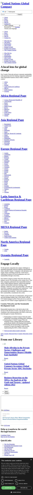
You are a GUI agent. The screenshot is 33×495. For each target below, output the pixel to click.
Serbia (6, 183)
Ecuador (6, 215)
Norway (6, 176)
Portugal (6, 179)
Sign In (6, 22)
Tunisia (6, 115)
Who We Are (8, 41)
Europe (6, 85)
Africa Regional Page (13, 95)
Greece (6, 168)
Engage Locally (8, 47)
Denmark (6, 161)
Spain (5, 184)
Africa (6, 82)
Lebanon (6, 234)
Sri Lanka (7, 143)
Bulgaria (6, 157)
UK (5, 190)
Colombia (7, 213)
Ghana (6, 104)
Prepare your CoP (9, 455)
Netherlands (7, 175)
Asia (5, 83)
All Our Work (8, 449)
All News (6, 410)
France (6, 164)
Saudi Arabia (7, 236)
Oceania (6, 91)
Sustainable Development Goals (13, 446)
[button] (16, 492)
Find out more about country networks (15, 330)
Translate (17, 27)
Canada (6, 249)
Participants (12, 11)
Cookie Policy (22, 473)
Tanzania (6, 114)
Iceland (6, 170)
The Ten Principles (9, 444)
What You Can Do (9, 450)
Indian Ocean (8, 106)
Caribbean (7, 208)
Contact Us (7, 24)
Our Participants (8, 447)
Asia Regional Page (12, 119)
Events (6, 20)
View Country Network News (9, 333)
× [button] (31, 459)
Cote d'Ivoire (7, 101)
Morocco (6, 109)
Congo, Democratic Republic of (13, 100)
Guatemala (7, 216)
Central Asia (7, 125)
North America (8, 90)
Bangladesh (7, 124)
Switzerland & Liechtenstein (12, 187)
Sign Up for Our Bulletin (8, 437)
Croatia (6, 159)
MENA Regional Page (14, 227)
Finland (6, 162)
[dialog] (16, 476)
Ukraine (6, 192)
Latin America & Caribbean (12, 86)
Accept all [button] (8, 488)
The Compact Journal (10, 50)
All (5, 11)
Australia (6, 259)
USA (5, 251)
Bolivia (6, 205)
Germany (6, 167)
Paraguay (6, 219)
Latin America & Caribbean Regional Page (16, 198)
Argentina (7, 204)
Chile (5, 212)
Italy (5, 173)
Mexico (6, 218)
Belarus (6, 156)
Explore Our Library (10, 48)
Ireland (6, 172)
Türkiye (6, 189)
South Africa (7, 112)
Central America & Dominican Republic (15, 210)
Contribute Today (5, 435)
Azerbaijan (7, 154)
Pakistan (6, 136)
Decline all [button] (24, 488)
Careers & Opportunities (11, 452)
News (5, 19)
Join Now (7, 453)
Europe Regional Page (14, 148)
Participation (7, 44)
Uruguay (6, 223)
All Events (7, 425)
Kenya (6, 107)
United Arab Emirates (10, 237)
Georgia (6, 165)
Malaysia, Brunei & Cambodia (12, 133)
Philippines (7, 138)
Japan (5, 132)
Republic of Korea (9, 140)
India (5, 129)
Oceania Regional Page (14, 255)
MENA (6, 88)
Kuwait (6, 233)
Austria (6, 153)
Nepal (6, 135)
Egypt (6, 103)
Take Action (7, 45)
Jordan (6, 231)
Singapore (7, 141)
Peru (5, 221)
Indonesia (7, 130)
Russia (6, 181)
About (6, 17)
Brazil (6, 207)
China (6, 127)
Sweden (6, 186)
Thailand (6, 144)
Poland (6, 178)
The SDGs (7, 42)
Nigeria (6, 111)
